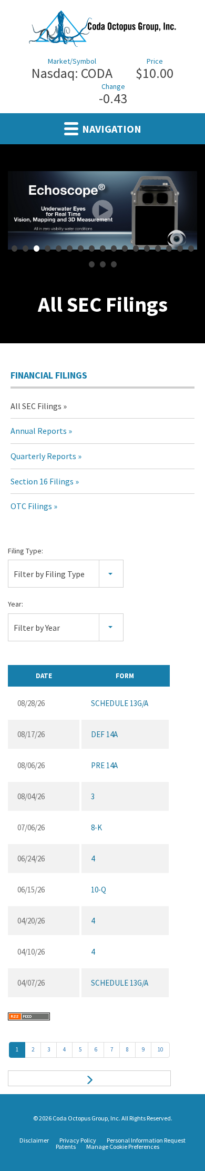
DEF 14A (104, 734)
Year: (15, 604)
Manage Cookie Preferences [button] (122, 1147)
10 (160, 1049)
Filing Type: (25, 550)
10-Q (98, 890)
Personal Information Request (146, 1140)
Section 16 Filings (42, 481)
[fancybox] (102, 210)
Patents (66, 1147)
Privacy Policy (77, 1140)
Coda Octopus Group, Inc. (86, 1118)
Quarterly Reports (43, 456)
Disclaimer (34, 1140)
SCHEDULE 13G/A (119, 703)
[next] (89, 1080)
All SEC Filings (36, 406)
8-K (96, 827)
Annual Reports (39, 430)
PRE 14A (104, 765)
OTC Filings (31, 506)
